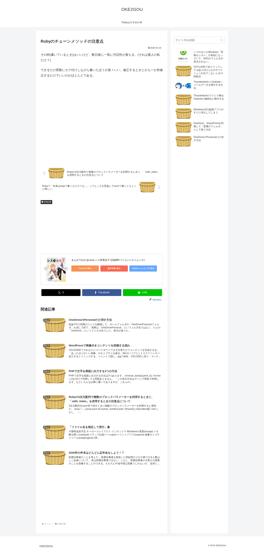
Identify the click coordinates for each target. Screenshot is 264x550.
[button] (221, 40)
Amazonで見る (85, 268)
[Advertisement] (102, 124)
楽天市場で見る (114, 268)
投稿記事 (47, 202)
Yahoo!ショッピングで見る (143, 268)
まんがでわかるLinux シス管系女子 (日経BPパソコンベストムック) (108, 260)
